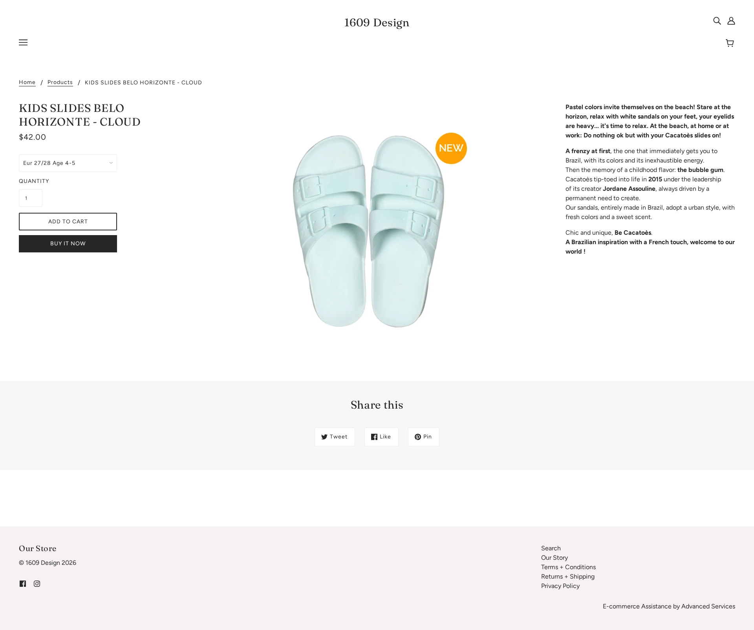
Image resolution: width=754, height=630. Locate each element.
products (60, 83)
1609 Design (377, 22)
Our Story (554, 557)
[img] (717, 20)
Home (27, 83)
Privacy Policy (560, 586)
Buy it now (68, 243)
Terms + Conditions (568, 567)
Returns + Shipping (568, 576)
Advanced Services (708, 606)
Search (551, 548)
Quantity (30, 181)
